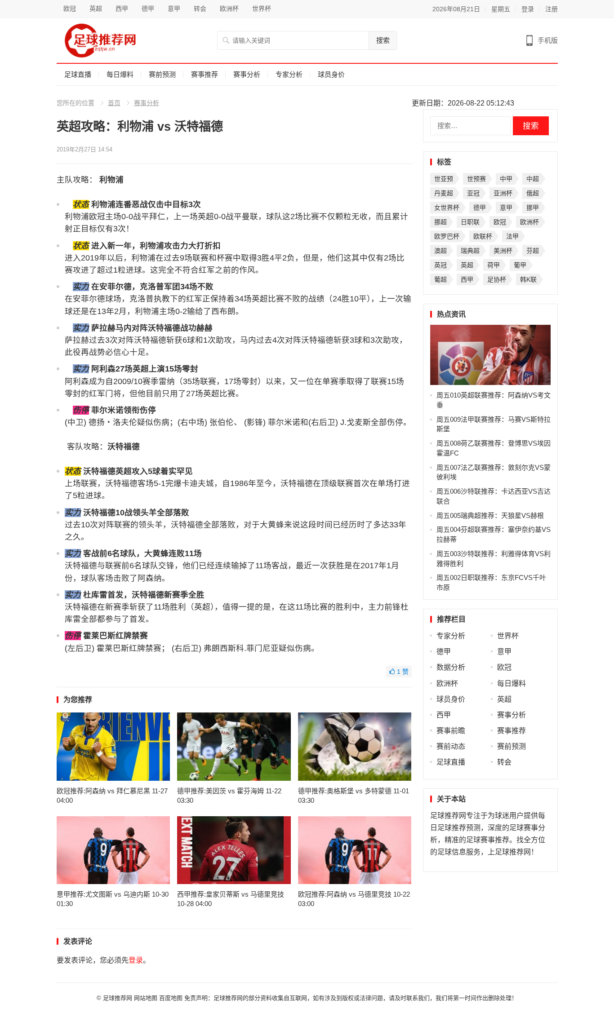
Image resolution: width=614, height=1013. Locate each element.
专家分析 (289, 74)
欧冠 (69, 8)
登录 (527, 9)
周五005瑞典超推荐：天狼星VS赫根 (490, 515)
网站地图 (145, 998)
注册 (551, 9)
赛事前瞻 (450, 730)
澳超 (440, 250)
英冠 (440, 265)
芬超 (532, 250)
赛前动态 (450, 746)
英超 (95, 8)
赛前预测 (162, 74)
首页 (114, 102)
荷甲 (493, 265)
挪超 (440, 222)
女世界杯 (446, 207)
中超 (532, 178)
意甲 (174, 8)
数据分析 (450, 667)
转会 (200, 8)
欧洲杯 (229, 8)
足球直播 (77, 74)
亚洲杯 (503, 193)
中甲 (506, 178)
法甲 (512, 236)
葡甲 (520, 265)
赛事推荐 (204, 74)
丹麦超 (443, 193)
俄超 (532, 193)
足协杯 (496, 279)
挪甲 (532, 207)
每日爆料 (120, 74)
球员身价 (331, 74)
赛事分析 (246, 74)
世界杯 (261, 8)
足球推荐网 (118, 998)
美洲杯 (503, 250)
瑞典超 (470, 250)
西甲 (122, 8)
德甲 (148, 8)
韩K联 (528, 279)
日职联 (470, 222)
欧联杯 (482, 236)
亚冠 (473, 193)
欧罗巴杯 (446, 236)
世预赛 (476, 178)
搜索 (383, 40)
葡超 (440, 279)
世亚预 (443, 178)
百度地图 (170, 998)
